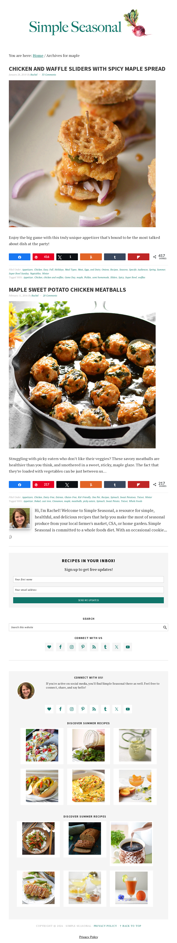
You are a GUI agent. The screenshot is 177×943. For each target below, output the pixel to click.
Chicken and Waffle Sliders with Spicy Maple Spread (87, 68)
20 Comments (50, 295)
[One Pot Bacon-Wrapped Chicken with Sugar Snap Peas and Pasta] (38, 902)
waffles (141, 277)
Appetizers (27, 269)
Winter (45, 273)
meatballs (77, 501)
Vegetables (35, 273)
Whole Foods (135, 501)
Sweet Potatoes (128, 497)
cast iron (46, 501)
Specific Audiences (138, 269)
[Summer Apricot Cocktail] (131, 902)
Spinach (115, 497)
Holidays (59, 269)
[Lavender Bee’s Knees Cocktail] (85, 902)
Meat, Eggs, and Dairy (89, 269)
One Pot (96, 497)
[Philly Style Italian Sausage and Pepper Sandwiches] (42, 800)
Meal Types (71, 269)
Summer (161, 269)
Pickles (87, 277)
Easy (45, 269)
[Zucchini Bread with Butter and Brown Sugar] (85, 853)
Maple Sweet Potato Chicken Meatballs (67, 289)
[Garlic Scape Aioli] (135, 760)
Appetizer (28, 277)
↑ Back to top (130, 925)
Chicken (38, 269)
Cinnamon (57, 501)
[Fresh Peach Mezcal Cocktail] (135, 800)
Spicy (121, 277)
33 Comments (49, 74)
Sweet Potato (113, 501)
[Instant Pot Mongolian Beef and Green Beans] (38, 853)
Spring (152, 269)
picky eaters (89, 501)
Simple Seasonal (88, 22)
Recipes (114, 269)
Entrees (59, 497)
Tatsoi (140, 497)
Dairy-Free (48, 497)
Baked (37, 501)
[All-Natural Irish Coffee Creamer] (131, 861)
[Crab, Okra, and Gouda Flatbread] (42, 760)
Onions (105, 269)
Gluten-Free (71, 497)
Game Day (70, 277)
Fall (51, 269)
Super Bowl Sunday (19, 273)
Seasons (123, 269)
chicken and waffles (53, 277)
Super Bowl (131, 277)
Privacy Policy (105, 925)
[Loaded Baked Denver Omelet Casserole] (88, 800)
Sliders (113, 277)
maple (80, 277)
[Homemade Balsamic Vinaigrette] (88, 760)
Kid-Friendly (84, 497)
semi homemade (100, 277)
